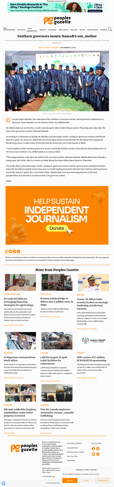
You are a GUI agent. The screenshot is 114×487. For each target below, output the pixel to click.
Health (73, 30)
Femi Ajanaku (46, 433)
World (44, 405)
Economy (52, 30)
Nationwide (92, 30)
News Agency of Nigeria (48, 48)
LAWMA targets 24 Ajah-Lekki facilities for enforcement (54, 360)
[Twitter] (10, 251)
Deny (86, 480)
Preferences (103, 480)
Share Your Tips (72, 456)
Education (63, 30)
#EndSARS (11, 30)
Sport (82, 30)
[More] (18, 251)
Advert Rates (71, 460)
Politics (21, 30)
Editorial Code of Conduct (75, 452)
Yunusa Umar (9, 433)
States (8, 405)
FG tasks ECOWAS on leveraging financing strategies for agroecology (18, 301)
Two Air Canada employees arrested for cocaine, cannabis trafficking (57, 412)
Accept (70, 480)
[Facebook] (6, 251)
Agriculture (12, 294)
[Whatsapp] (14, 251)
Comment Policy (72, 448)
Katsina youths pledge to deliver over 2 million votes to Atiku (56, 301)
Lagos (44, 353)
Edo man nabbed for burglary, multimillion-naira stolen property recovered (20, 412)
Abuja (80, 295)
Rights (43, 30)
